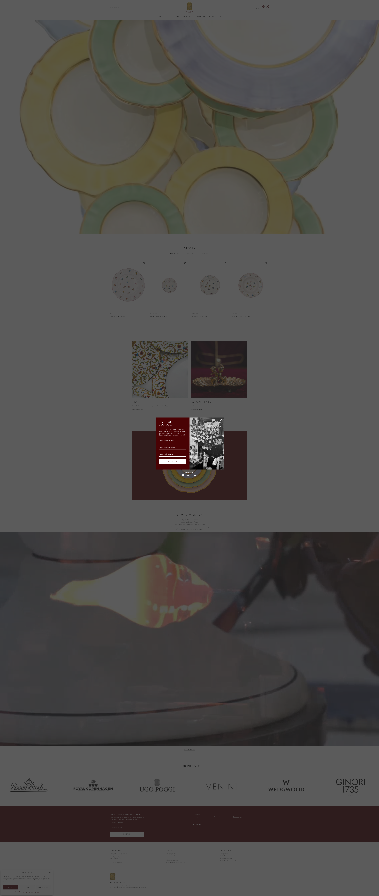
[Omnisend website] (190, 474)
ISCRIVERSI (172, 462)
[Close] (221, 420)
